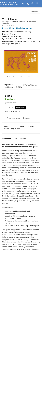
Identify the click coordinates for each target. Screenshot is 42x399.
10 (31, 76)
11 (34, 76)
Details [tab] (23, 139)
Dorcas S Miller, (9, 28)
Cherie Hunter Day (24, 28)
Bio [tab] (16, 139)
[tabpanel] (21, 200)
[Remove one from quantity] (6, 107)
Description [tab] (6, 139)
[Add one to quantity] (12, 107)
